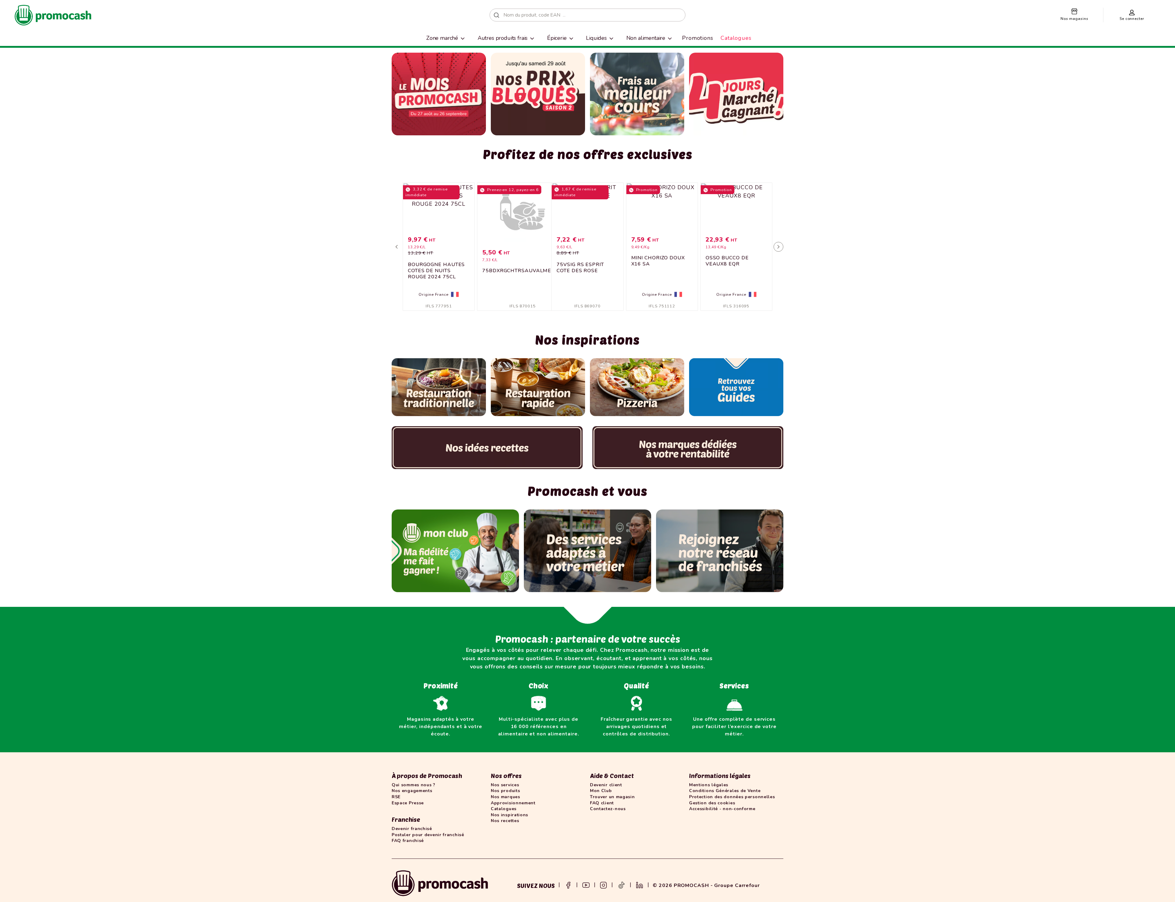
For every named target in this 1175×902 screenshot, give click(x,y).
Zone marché (442, 38)
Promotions (697, 38)
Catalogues (736, 38)
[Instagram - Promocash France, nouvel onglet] (603, 884)
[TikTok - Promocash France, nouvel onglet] (621, 884)
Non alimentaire (646, 38)
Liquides (596, 38)
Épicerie (557, 38)
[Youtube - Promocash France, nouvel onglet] (586, 884)
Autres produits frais (503, 38)
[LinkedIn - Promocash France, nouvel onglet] (639, 884)
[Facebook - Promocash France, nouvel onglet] (568, 884)
